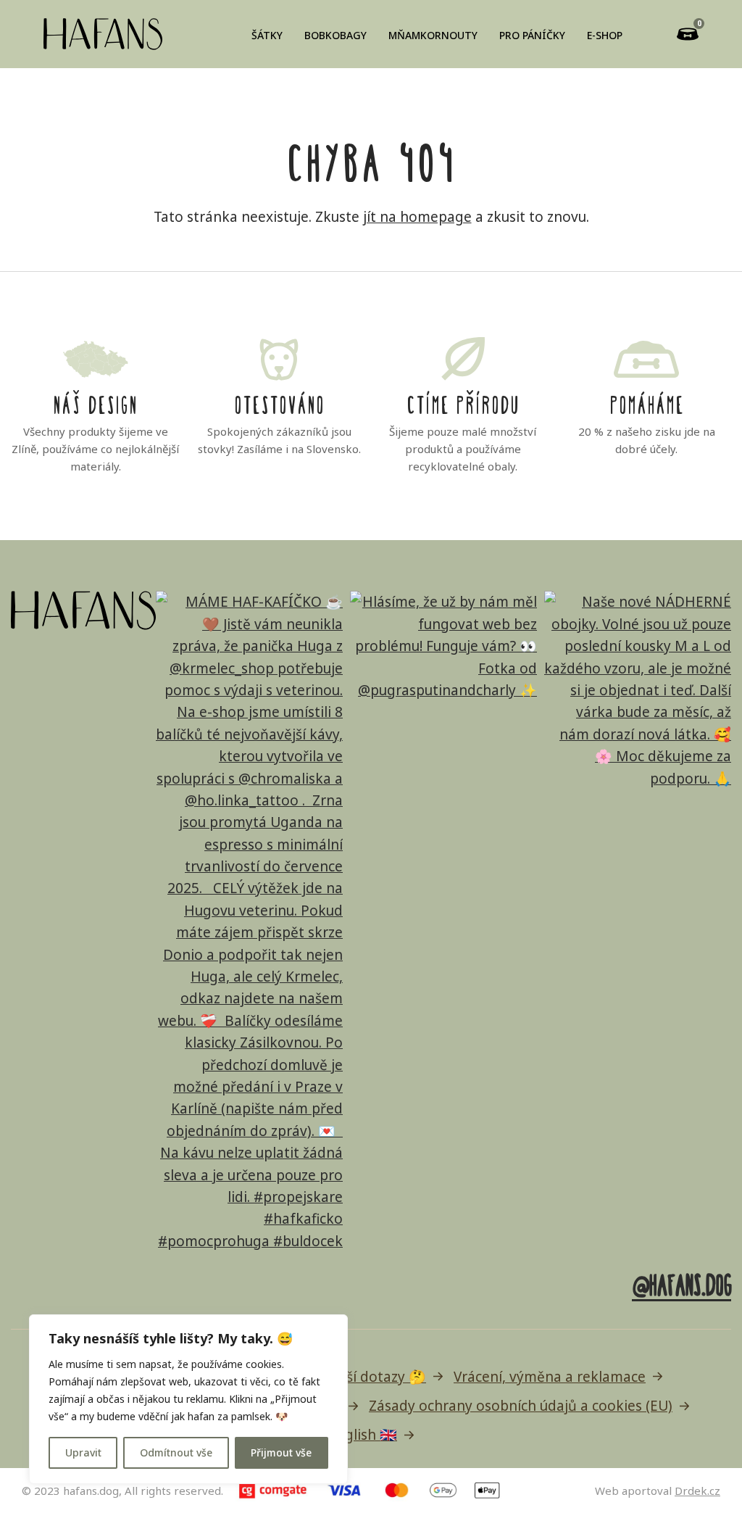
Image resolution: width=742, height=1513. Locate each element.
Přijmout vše (281, 1452)
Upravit (83, 1452)
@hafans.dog (681, 1282)
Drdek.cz (697, 1490)
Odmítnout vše (176, 1452)
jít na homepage (417, 216)
